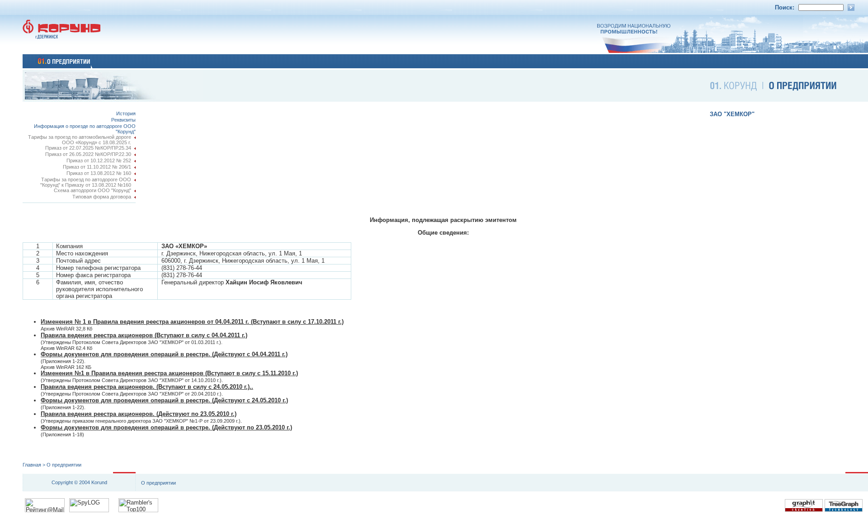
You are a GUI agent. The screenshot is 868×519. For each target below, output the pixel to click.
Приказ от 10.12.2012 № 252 (98, 160)
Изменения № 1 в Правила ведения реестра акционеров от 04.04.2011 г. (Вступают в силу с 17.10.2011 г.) (192, 321)
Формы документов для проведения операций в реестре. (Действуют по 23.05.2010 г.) (166, 427)
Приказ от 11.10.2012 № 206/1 (97, 167)
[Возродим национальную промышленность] (732, 50)
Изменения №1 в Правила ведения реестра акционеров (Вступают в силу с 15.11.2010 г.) (169, 373)
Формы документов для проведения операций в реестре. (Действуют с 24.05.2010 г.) (164, 400)
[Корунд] (68, 50)
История (126, 113)
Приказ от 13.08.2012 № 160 (98, 173)
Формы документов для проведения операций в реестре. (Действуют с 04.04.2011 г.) (164, 354)
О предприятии (64, 464)
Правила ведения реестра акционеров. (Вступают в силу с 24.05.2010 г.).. (147, 386)
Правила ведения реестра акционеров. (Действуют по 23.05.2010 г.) (138, 413)
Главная (32, 464)
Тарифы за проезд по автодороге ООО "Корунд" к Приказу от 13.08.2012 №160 (85, 182)
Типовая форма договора (101, 196)
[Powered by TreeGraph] (843, 510)
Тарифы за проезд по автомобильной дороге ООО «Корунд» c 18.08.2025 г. (79, 139)
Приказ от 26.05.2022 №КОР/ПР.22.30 (88, 154)
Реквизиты (123, 120)
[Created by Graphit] (804, 510)
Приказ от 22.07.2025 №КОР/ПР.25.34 (88, 148)
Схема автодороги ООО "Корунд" (92, 190)
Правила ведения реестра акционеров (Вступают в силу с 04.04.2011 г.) (144, 335)
